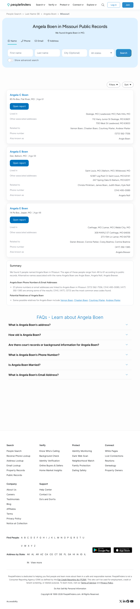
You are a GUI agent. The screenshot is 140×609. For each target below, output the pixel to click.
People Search (13, 13)
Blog (9, 504)
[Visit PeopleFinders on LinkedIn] (124, 601)
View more (36, 562)
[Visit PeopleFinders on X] (121, 601)
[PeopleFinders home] (19, 5)
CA (46, 554)
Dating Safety (79, 470)
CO (51, 554)
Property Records (16, 470)
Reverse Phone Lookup (18, 456)
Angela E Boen (19, 151)
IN (28, 562)
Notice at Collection (17, 523)
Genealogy (110, 465)
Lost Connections (114, 456)
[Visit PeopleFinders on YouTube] (131, 601)
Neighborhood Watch (83, 460)
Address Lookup (15, 460)
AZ (41, 554)
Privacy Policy (14, 518)
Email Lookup (14, 465)
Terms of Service (88, 583)
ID (81, 554)
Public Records (14, 475)
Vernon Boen (66, 300)
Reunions (109, 460)
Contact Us (45, 494)
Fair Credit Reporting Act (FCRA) (71, 579)
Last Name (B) (32, 13)
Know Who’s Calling (49, 451)
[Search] (103, 5)
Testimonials (13, 499)
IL (85, 554)
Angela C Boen (19, 94)
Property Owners (114, 470)
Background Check (49, 456)
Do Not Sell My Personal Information (70, 588)
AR (37, 554)
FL (65, 554)
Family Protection (81, 465)
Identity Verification (49, 460)
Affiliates (11, 509)
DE (60, 554)
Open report (19, 106)
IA (78, 554)
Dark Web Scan (80, 456)
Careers (11, 494)
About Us (11, 489)
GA (69, 554)
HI (74, 554)
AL (32, 554)
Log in (114, 5)
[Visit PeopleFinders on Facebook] (128, 601)
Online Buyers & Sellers (51, 465)
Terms (10, 513)
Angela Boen (49, 13)
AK (28, 554)
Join (128, 5)
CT (56, 554)
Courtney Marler (97, 300)
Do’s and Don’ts (47, 499)
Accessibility (12, 601)
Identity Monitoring (82, 451)
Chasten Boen (81, 300)
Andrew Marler (113, 300)
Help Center (45, 489)
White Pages (111, 451)
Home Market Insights (50, 470)
